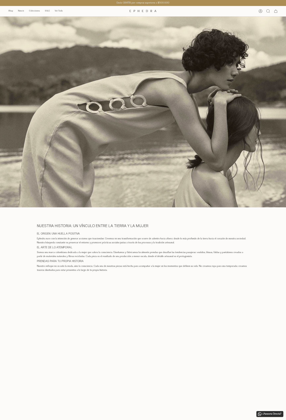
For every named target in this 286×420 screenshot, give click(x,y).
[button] (11, 11)
